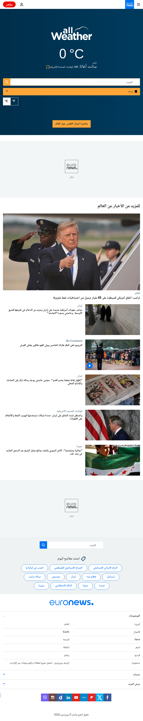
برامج (66, 655)
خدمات (136, 675)
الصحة (66, 640)
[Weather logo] (71, 36)
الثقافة (66, 647)
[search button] (6, 82)
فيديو (137, 655)
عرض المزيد (134, 684)
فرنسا (102, 586)
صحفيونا (136, 663)
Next (137, 640)
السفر (137, 647)
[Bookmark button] (47, 67)
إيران (79, 305)
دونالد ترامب (34, 577)
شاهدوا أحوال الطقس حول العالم (71, 124)
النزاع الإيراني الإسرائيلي (105, 568)
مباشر (9, 4)
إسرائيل (111, 577)
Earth (66, 632)
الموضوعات (134, 616)
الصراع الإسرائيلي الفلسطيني (68, 568)
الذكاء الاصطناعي (63, 586)
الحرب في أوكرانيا (34, 568)
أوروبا (137, 624)
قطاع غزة (91, 577)
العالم (137, 293)
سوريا (79, 446)
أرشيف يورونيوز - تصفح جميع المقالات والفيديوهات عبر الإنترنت (39, 663)
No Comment (74, 340)
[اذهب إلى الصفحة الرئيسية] (129, 4)
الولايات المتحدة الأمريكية (69, 411)
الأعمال (137, 632)
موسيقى (56, 577)
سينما (85, 586)
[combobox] (71, 82)
